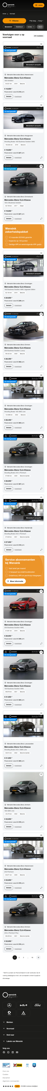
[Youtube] (17, 1052)
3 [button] (23, 957)
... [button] (28, 957)
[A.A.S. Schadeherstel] (34, 1065)
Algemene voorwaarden (11, 1081)
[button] (38, 957)
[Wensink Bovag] (17, 1065)
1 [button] (14, 957)
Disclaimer (6, 1078)
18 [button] (32, 957)
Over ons (6, 1071)
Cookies (5, 1074)
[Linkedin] (12, 1052)
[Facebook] (4, 1052)
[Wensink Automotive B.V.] (9, 5)
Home (4, 13)
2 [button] (19, 957)
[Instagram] (8, 1052)
